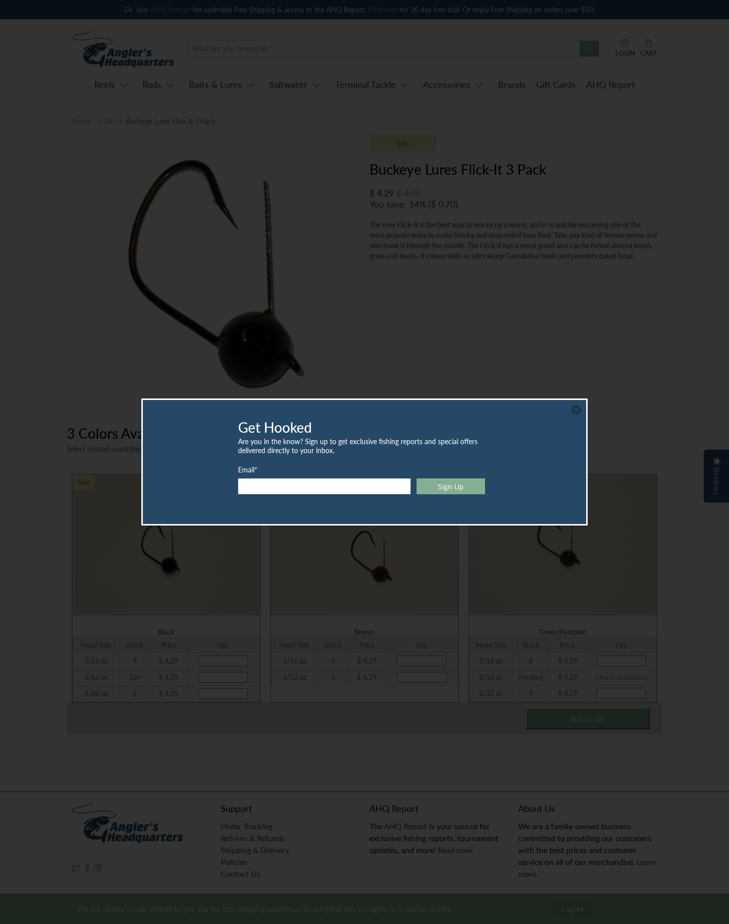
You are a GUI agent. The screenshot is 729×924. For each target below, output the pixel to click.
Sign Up (451, 486)
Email (247, 469)
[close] (576, 410)
